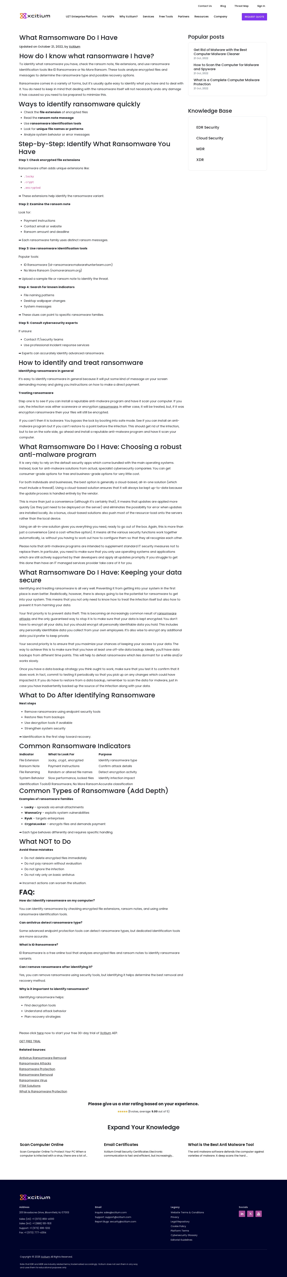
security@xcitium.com (123, 1221)
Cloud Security (209, 138)
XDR (200, 159)
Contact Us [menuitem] (205, 6)
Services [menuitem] (148, 16)
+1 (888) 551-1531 (41, 1223)
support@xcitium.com (118, 1217)
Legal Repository (180, 1221)
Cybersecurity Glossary (184, 1235)
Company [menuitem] (220, 16)
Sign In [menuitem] (261, 6)
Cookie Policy (178, 1226)
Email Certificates (121, 1144)
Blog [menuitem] (223, 6)
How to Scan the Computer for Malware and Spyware (226, 67)
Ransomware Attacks (35, 1063)
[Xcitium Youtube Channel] (258, 1214)
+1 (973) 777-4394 (35, 1232)
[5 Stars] (127, 1112)
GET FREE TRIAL (30, 1041)
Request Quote (254, 16)
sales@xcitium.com (115, 1212)
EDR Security (207, 127)
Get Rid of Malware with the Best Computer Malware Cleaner (220, 52)
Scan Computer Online (41, 1144)
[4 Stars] (125, 1112)
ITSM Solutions (30, 1086)
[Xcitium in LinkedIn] (242, 1214)
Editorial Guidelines (181, 1239)
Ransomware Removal (36, 1075)
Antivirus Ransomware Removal (42, 1058)
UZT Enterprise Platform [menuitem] (81, 16)
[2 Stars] (121, 1112)
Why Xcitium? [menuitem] (128, 16)
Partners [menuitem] (183, 16)
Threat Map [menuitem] (242, 6)
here (40, 1033)
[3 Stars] (123, 1112)
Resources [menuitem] (201, 16)
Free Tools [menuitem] (166, 16)
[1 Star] (119, 1112)
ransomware (108, 407)
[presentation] (19, 1154)
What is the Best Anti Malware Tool (221, 1144)
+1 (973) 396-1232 (40, 1228)
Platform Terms (180, 1230)
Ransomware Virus (33, 1080)
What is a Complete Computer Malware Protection (227, 82)
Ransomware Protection (37, 1069)
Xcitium (74, 46)
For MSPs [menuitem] (108, 16)
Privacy (175, 1217)
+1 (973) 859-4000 (43, 1219)
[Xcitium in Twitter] (250, 1214)
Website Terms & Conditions (187, 1212)
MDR (200, 148)
